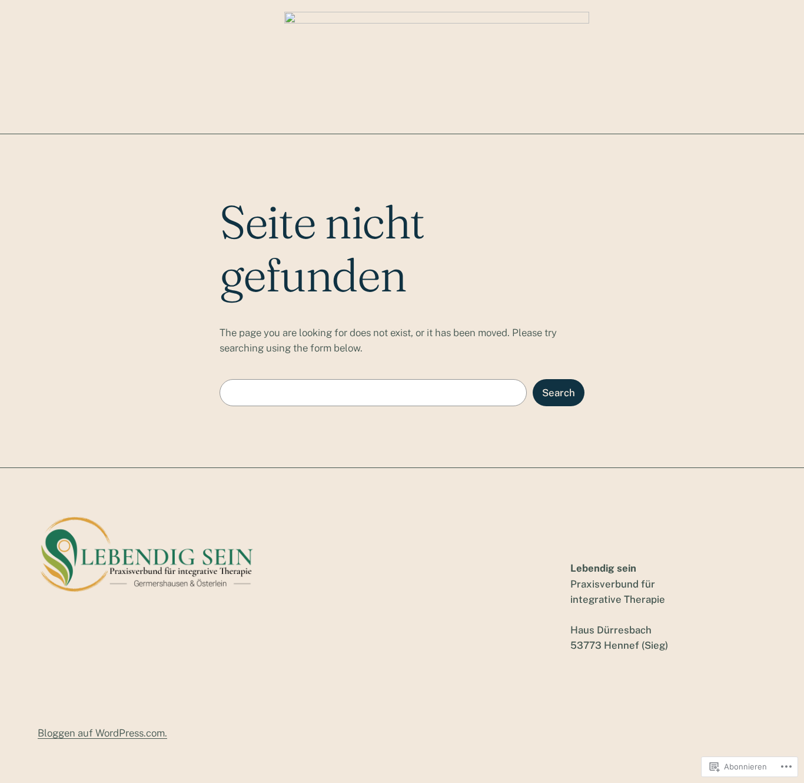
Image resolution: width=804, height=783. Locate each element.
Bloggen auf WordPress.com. (102, 733)
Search (558, 393)
